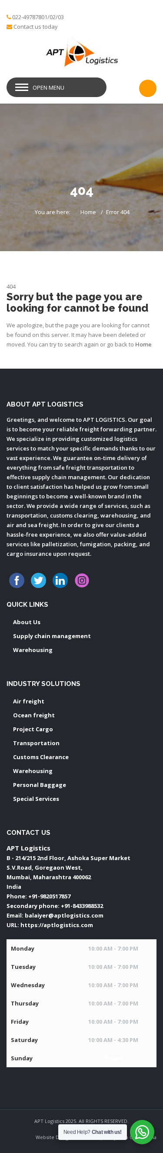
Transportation (36, 743)
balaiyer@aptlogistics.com (64, 915)
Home (88, 212)
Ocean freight (34, 715)
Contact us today (35, 26)
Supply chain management (52, 636)
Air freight (28, 701)
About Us (26, 622)
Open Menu (48, 87)
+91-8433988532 (82, 906)
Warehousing (33, 650)
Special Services (36, 799)
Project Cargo (33, 729)
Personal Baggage (39, 785)
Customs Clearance (41, 757)
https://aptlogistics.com (56, 925)
